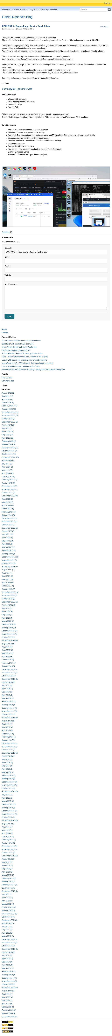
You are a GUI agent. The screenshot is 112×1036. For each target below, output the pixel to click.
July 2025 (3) (7, 428)
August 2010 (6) (8, 952)
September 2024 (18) (10, 457)
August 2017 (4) (8, 721)
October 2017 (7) (8, 714)
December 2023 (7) (9, 486)
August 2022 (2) (8, 531)
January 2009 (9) (8, 1013)
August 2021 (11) (8, 570)
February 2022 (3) (9, 550)
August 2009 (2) (8, 991)
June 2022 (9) (7, 538)
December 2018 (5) (9, 669)
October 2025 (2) (8, 419)
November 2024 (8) (9, 451)
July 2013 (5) (7, 862)
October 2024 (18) (9, 454)
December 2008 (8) (9, 1017)
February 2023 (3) (9, 512)
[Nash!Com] (7, 1028)
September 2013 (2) (10, 856)
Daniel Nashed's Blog (17, 17)
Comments (6, 232)
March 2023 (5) (8, 509)
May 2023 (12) (7, 502)
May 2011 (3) (7, 930)
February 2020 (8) (9, 624)
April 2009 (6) (7, 1004)
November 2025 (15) (10, 415)
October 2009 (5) (8, 984)
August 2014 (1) (8, 824)
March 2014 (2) (8, 837)
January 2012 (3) (8, 910)
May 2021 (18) (7, 579)
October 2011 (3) (8, 917)
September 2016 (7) (10, 753)
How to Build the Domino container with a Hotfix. (21, 366)
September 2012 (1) (10, 891)
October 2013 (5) (8, 853)
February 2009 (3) (9, 1010)
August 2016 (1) (8, 756)
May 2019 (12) (7, 653)
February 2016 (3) (9, 775)
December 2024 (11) (10, 448)
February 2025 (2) (9, 441)
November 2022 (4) (9, 522)
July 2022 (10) (7, 534)
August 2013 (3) (8, 859)
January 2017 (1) (8, 740)
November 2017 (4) (9, 711)
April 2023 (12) (8, 505)
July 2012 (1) (7, 894)
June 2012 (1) (7, 898)
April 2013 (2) (7, 872)
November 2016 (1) (9, 747)
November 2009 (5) (9, 981)
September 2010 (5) (10, 949)
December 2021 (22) (10, 557)
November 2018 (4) (9, 673)
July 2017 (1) (7, 724)
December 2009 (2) (9, 978)
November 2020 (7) (9, 595)
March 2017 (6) (8, 734)
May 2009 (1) (7, 1000)
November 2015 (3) (9, 785)
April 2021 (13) (8, 583)
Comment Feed (8, 381)
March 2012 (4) (8, 904)
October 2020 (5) (8, 599)
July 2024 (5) (7, 464)
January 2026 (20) (9, 409)
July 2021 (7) (7, 573)
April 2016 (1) (7, 769)
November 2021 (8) (9, 560)
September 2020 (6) (10, 602)
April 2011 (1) (7, 933)
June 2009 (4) (7, 997)
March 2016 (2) (8, 772)
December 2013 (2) (9, 846)
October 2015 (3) (8, 788)
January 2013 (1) (8, 882)
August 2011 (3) (8, 923)
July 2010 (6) (7, 955)
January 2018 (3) (8, 705)
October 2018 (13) (9, 676)
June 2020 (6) (7, 612)
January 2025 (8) (8, 444)
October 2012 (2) (8, 888)
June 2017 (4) (7, 727)
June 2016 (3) (7, 763)
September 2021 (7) (10, 567)
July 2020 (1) (7, 608)
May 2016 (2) (7, 766)
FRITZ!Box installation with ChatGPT (16, 350)
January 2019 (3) (8, 666)
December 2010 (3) (9, 939)
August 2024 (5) (8, 460)
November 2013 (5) (9, 849)
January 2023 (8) (8, 515)
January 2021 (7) (8, 589)
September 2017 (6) (10, 718)
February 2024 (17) (9, 480)
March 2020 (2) (8, 621)
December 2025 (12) (10, 412)
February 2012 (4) (9, 907)
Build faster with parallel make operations (18, 344)
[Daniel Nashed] (7, 1031)
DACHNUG (104, 26)
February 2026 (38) (9, 406)
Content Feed (7, 378)
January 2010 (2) (8, 975)
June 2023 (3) (7, 499)
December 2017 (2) (9, 708)
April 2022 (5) (7, 544)
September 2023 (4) (10, 496)
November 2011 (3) (9, 914)
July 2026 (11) (7, 396)
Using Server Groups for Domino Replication (19, 347)
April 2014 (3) (7, 833)
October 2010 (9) (8, 946)
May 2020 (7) (7, 615)
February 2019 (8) (9, 663)
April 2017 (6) (7, 730)
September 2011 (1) (10, 920)
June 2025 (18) (8, 432)
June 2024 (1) (7, 467)
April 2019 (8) (7, 657)
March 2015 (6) (8, 801)
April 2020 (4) (7, 618)
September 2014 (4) (10, 820)
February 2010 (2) (9, 972)
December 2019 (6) (9, 631)
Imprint (107, 3)
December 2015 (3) (9, 782)
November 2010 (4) (9, 943)
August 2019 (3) (8, 644)
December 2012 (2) (9, 885)
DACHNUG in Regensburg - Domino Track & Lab (26, 26)
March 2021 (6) (8, 586)
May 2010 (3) (7, 962)
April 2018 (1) (7, 695)
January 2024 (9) (8, 483)
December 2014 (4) (9, 811)
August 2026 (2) (8, 393)
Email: (7, 266)
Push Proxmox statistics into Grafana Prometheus (21, 341)
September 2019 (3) (10, 640)
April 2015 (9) (7, 798)
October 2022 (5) (8, 525)
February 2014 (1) (9, 840)
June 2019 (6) (7, 650)
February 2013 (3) (9, 878)
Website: (8, 275)
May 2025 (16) (7, 435)
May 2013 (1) (7, 869)
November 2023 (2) (9, 489)
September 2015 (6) (10, 792)
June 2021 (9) (7, 576)
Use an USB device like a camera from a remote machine (24, 360)
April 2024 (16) (8, 473)
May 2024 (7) (7, 470)
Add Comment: (11, 284)
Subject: (8, 248)
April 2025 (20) (8, 438)
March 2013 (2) (8, 875)
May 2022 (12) (7, 541)
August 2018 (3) (8, 682)
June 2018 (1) (7, 689)
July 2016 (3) (7, 759)
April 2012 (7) (7, 901)
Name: (7, 257)
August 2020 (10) (8, 605)
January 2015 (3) (8, 808)
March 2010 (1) (8, 968)
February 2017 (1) (9, 737)
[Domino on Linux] (7, 1025)
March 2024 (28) (8, 477)
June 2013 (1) (7, 865)
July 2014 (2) (7, 827)
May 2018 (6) (7, 692)
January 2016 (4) (8, 779)
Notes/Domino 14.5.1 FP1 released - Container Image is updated (27, 363)
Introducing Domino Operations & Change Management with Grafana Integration (33, 370)
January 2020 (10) (9, 628)
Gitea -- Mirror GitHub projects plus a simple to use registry (25, 357)
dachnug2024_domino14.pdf (17, 89)
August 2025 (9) (8, 425)
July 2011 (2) (7, 927)
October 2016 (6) (8, 750)
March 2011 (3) (8, 936)
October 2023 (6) (8, 493)
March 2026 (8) (8, 403)
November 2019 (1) (9, 634)
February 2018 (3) (9, 702)
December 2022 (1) (9, 518)
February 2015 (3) (9, 804)
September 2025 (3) (10, 422)
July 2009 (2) (7, 994)
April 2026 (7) (7, 399)
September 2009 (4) (10, 988)
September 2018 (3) (10, 679)
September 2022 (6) (10, 528)
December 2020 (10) (10, 592)
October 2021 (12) (9, 563)
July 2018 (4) (7, 685)
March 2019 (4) (8, 660)
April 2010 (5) (7, 965)
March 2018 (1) (8, 698)
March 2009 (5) (8, 1007)
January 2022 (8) (8, 554)
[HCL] (7, 1022)
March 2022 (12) (8, 547)
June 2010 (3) (7, 959)
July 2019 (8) (7, 647)
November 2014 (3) (9, 814)
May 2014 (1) (7, 830)
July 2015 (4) (7, 795)
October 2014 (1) (8, 817)
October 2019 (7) (8, 637)
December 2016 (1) (9, 743)
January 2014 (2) (8, 843)
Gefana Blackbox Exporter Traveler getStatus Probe (22, 354)
